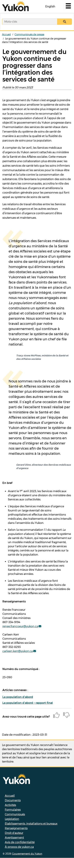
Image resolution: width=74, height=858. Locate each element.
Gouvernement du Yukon (27, 853)
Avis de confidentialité (20, 842)
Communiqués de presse (29, 34)
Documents (13, 800)
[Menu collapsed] (68, 6)
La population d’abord (17, 697)
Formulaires (13, 809)
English (50, 6)
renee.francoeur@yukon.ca (20, 626)
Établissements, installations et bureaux (31, 823)
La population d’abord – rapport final (27, 702)
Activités (10, 805)
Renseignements (16, 828)
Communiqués (15, 814)
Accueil (6, 34)
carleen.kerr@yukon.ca (17, 651)
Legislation (12, 819)
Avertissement (14, 837)
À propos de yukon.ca (19, 847)
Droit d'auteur (14, 833)
